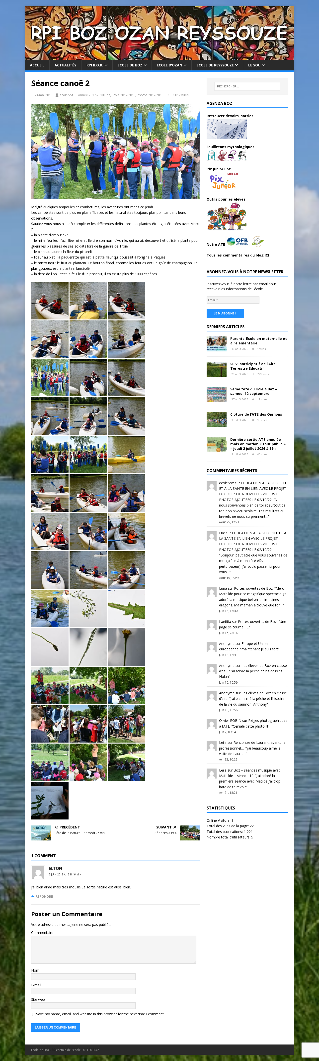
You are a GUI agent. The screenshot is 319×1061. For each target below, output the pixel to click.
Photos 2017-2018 (150, 95)
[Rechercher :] (247, 86)
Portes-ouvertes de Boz (253, 588)
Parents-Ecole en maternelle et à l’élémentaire (258, 340)
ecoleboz (67, 95)
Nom (35, 970)
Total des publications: (225, 831)
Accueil (37, 65)
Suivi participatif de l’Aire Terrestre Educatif (253, 366)
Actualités (65, 65)
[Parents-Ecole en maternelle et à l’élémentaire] (217, 348)
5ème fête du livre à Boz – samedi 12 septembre (253, 391)
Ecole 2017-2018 (123, 95)
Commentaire (42, 932)
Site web (38, 999)
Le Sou (254, 65)
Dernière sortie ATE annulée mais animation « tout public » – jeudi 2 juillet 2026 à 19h (258, 444)
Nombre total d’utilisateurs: (229, 837)
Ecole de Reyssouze (215, 65)
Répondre (44, 896)
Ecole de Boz (130, 65)
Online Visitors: (219, 820)
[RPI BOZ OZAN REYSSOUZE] (159, 57)
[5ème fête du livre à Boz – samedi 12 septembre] (217, 398)
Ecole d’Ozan (169, 65)
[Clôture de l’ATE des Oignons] (217, 424)
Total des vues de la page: (228, 825)
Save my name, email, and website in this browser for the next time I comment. (100, 1014)
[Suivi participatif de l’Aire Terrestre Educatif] (217, 373)
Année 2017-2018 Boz (94, 95)
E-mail (36, 985)
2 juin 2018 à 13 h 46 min (65, 874)
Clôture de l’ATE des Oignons (256, 414)
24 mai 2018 (43, 95)
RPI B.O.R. (94, 65)
